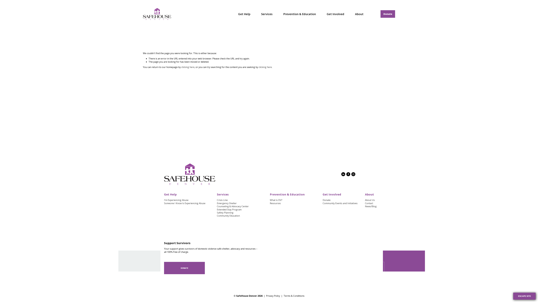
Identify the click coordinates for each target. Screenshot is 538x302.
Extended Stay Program (229, 209)
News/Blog (371, 206)
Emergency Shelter (227, 203)
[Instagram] (353, 174)
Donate (387, 14)
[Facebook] (348, 174)
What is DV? (276, 200)
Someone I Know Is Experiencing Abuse (184, 203)
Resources (275, 203)
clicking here (187, 67)
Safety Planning (225, 212)
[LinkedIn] (343, 174)
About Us (370, 200)
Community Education (228, 215)
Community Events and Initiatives (340, 203)
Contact (369, 203)
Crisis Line (222, 200)
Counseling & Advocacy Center (233, 206)
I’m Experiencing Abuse (176, 200)
